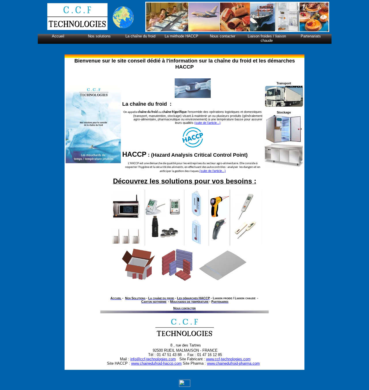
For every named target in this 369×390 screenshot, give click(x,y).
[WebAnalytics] (184, 385)
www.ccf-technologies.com (228, 359)
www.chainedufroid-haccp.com (156, 363)
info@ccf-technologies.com (153, 359)
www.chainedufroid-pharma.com (233, 363)
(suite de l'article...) (207, 122)
